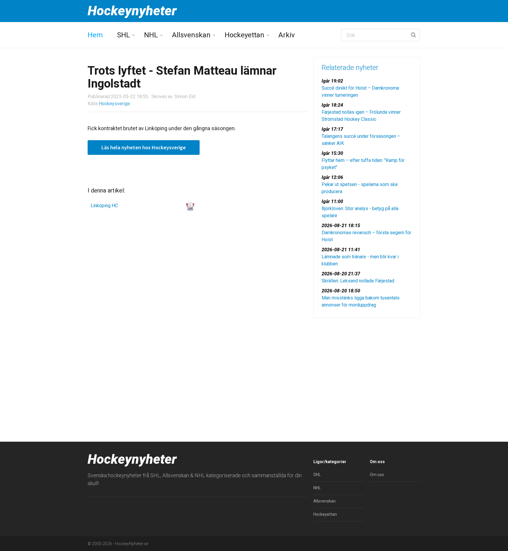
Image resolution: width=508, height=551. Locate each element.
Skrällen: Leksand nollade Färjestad (358, 281)
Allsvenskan (191, 35)
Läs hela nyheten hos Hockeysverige (143, 147)
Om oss (377, 474)
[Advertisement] (366, 368)
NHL (151, 35)
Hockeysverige (114, 103)
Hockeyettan (244, 35)
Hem (95, 35)
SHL (123, 35)
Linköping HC (104, 205)
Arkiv (286, 35)
